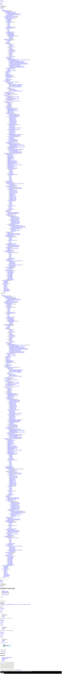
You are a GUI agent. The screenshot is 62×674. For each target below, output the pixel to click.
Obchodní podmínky (5, 658)
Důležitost (2, 603)
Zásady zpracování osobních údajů (7, 657)
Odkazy (3, 659)
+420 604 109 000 (3, 651)
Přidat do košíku (5, 627)
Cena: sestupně (28, 604)
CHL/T (1, 623)
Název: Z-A (19, 604)
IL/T (1, 611)
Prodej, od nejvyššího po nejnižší (5, 604)
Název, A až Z (15, 604)
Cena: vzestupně (23, 604)
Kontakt (3, 660)
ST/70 (1, 636)
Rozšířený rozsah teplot (5, 594)
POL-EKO (2, 609)
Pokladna (1, 8)
